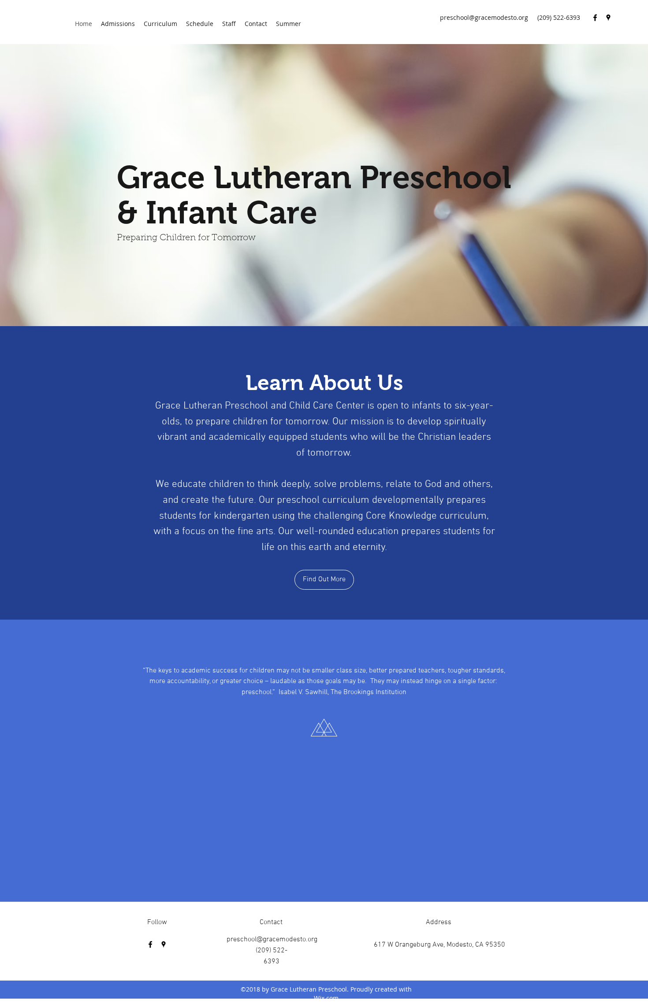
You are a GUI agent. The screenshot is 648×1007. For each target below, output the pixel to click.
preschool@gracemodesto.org (484, 17)
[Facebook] (595, 17)
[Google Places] (608, 17)
